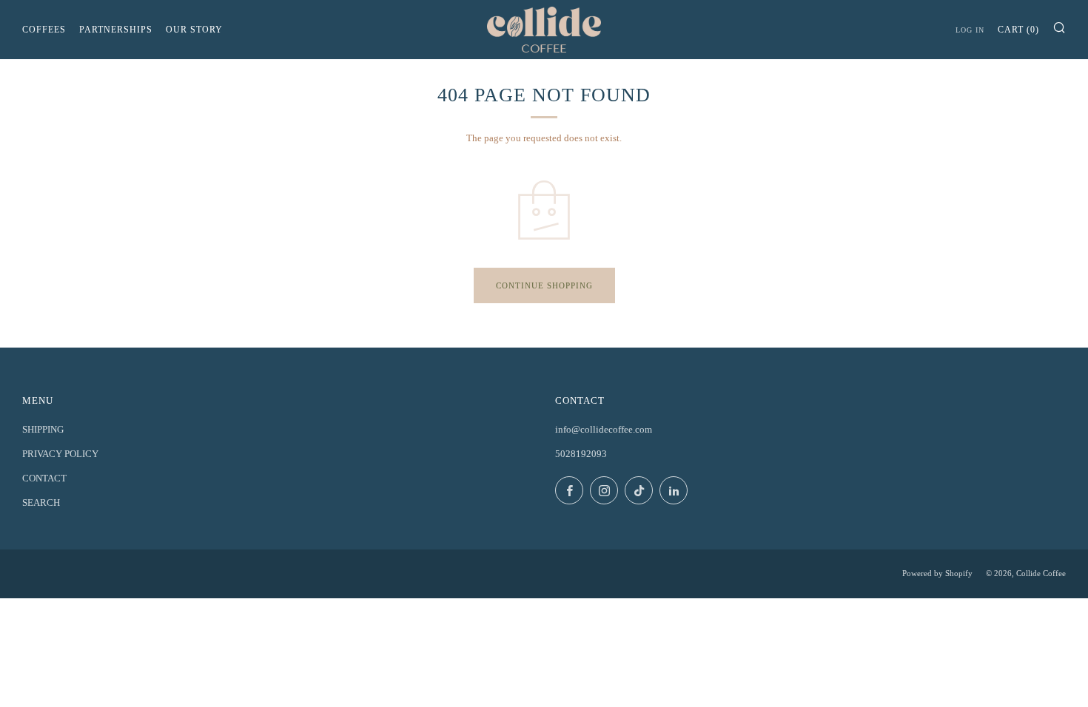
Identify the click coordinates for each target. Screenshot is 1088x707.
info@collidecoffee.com (603, 429)
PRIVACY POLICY (60, 453)
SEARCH (41, 502)
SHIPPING (43, 429)
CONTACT (44, 478)
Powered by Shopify (937, 573)
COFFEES (44, 29)
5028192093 (581, 453)
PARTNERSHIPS (115, 29)
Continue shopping (544, 285)
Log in (970, 30)
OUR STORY (194, 29)
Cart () (1018, 29)
